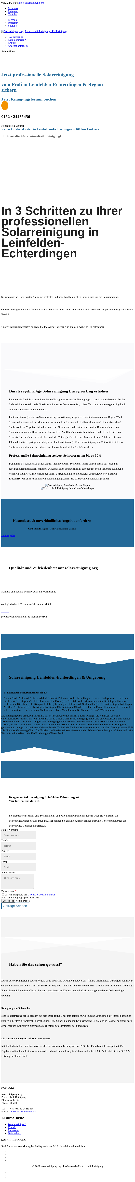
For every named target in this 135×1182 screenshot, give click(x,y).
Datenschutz (8, 891)
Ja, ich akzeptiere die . (30, 894)
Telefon (5, 840)
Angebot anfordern (18, 45)
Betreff (5, 851)
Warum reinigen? (17, 39)
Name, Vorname (9, 829)
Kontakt (12, 42)
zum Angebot (8, 535)
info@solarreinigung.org (23, 1111)
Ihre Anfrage (7, 872)
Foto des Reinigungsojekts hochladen (20, 897)
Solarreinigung (15, 37)
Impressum (13, 1130)
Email (4, 861)
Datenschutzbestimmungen (41, 894)
